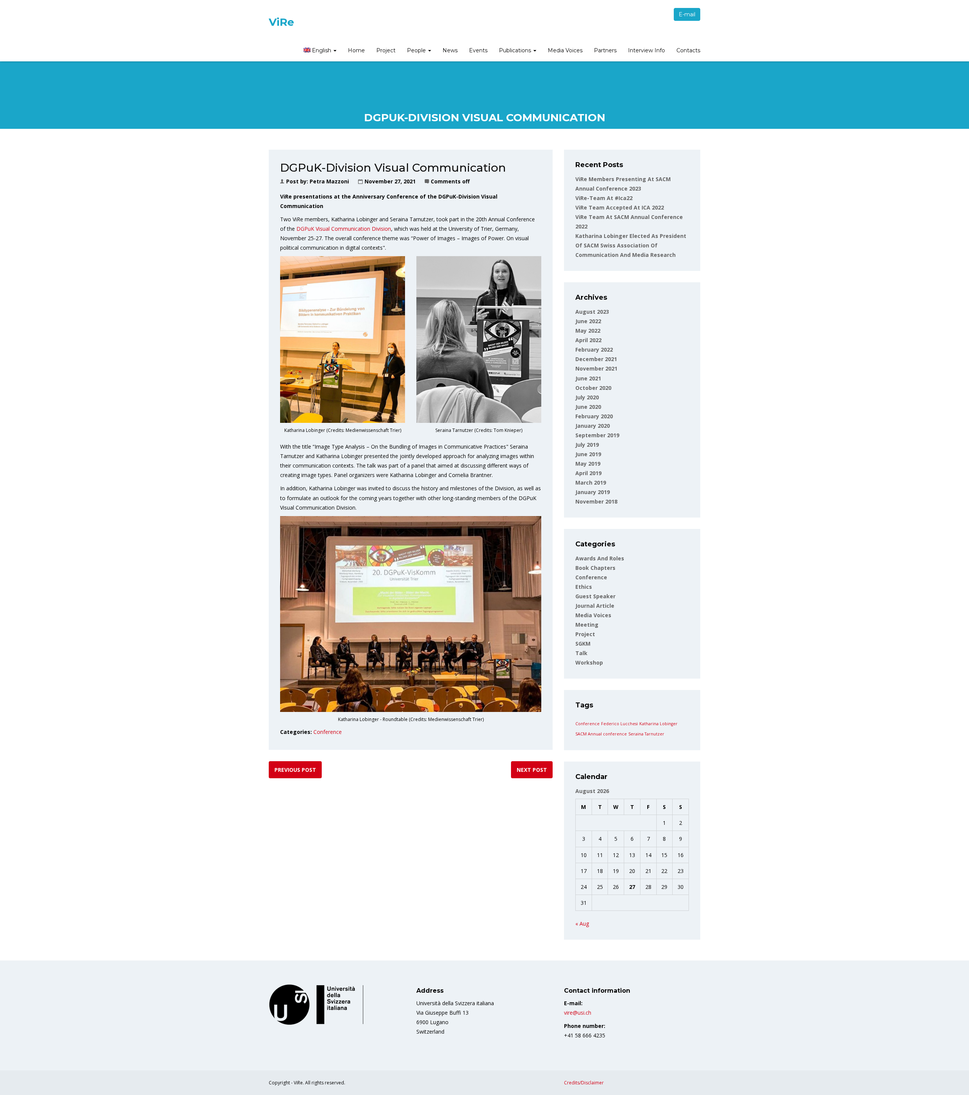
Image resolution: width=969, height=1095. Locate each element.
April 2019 (588, 473)
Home (356, 50)
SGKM (582, 643)
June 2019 (588, 454)
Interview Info (646, 50)
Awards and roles (599, 558)
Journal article (594, 605)
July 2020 (587, 397)
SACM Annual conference (601, 734)
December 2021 (596, 359)
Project (386, 50)
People (417, 50)
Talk (581, 653)
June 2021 (588, 378)
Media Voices (565, 50)
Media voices (593, 615)
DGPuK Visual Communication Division (343, 228)
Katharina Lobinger (658, 723)
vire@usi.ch (577, 1012)
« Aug (582, 923)
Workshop (589, 662)
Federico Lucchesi (619, 723)
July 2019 (587, 444)
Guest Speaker (595, 596)
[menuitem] (320, 51)
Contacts (688, 50)
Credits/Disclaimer (584, 1082)
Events (478, 50)
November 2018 (596, 501)
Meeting (586, 624)
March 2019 (590, 482)
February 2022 (594, 349)
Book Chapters (595, 567)
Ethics (583, 586)
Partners (605, 50)
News (450, 50)
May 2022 (587, 330)
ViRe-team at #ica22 (603, 198)
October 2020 (593, 387)
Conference (327, 731)
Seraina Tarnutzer (646, 734)
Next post (532, 769)
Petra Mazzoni (329, 181)
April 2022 (588, 340)
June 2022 (588, 321)
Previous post (295, 769)
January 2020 (592, 425)
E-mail (687, 14)
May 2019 (587, 463)
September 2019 (597, 435)
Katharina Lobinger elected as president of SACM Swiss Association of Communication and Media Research (630, 245)
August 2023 (592, 311)
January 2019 (592, 492)
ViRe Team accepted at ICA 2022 (619, 207)
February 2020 (594, 416)
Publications (516, 50)
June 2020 (588, 406)
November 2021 (596, 368)
